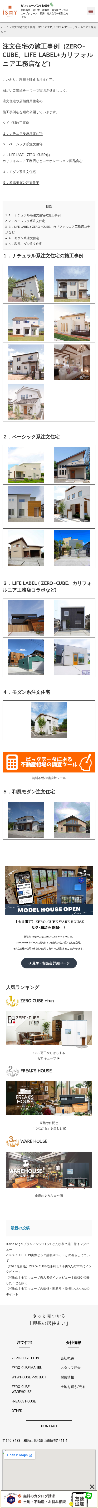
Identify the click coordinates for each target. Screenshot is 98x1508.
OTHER (17, 1411)
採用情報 (67, 1377)
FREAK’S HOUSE (24, 1401)
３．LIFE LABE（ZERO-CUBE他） (27, 155)
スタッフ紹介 (71, 1368)
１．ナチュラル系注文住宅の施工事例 (33, 215)
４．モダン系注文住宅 (19, 172)
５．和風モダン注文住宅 (21, 183)
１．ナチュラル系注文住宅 (23, 134)
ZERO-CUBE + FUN (25, 1358)
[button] (91, 11)
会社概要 (67, 1358)
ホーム (5, 27)
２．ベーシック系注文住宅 (23, 144)
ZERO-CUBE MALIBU (27, 1368)
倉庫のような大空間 (49, 1196)
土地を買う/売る (73, 1387)
